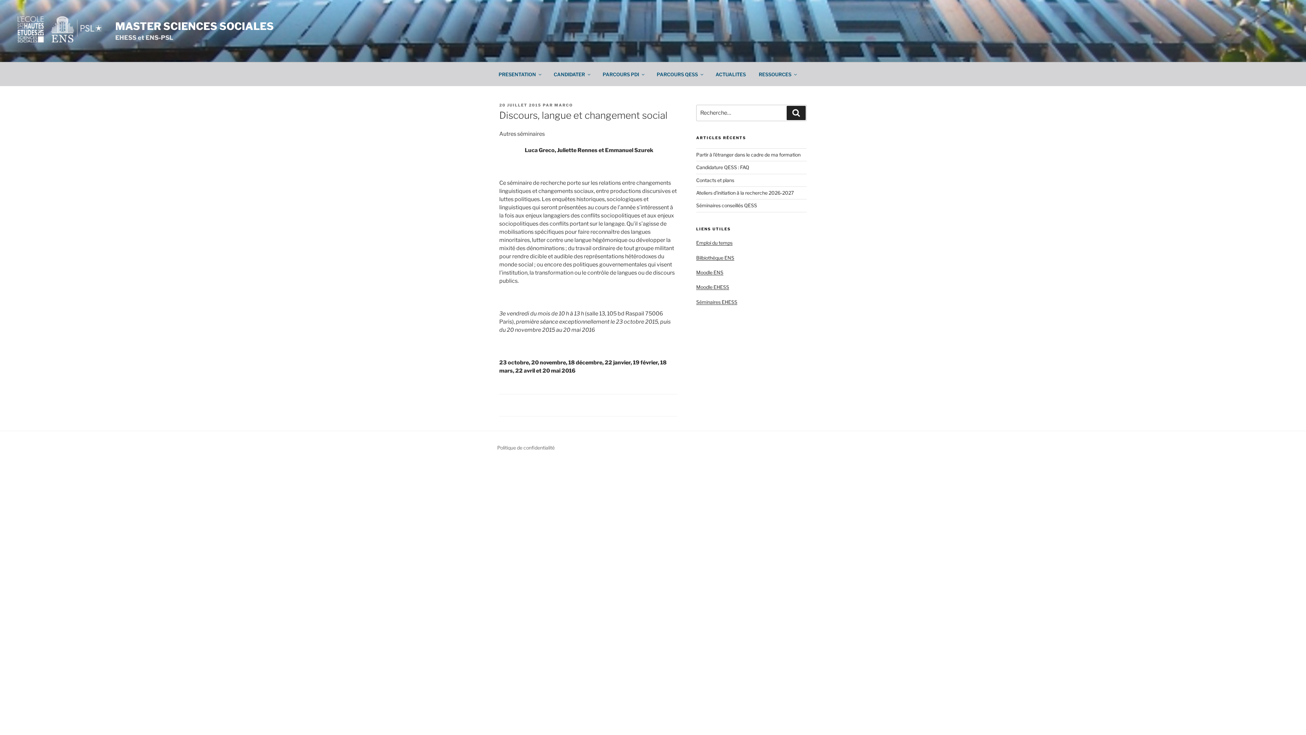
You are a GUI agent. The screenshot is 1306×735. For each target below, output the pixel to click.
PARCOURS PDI (621, 74)
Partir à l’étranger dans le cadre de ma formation (748, 155)
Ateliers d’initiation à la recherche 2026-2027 (745, 193)
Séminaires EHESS (716, 302)
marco (563, 105)
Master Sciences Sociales (194, 26)
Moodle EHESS (712, 287)
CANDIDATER (569, 74)
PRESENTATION (517, 74)
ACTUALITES (731, 74)
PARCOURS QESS (677, 74)
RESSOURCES (775, 74)
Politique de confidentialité (526, 448)
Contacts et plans (715, 180)
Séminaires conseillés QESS (726, 205)
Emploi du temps (714, 243)
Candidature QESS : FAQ (722, 167)
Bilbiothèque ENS (715, 258)
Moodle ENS (709, 272)
